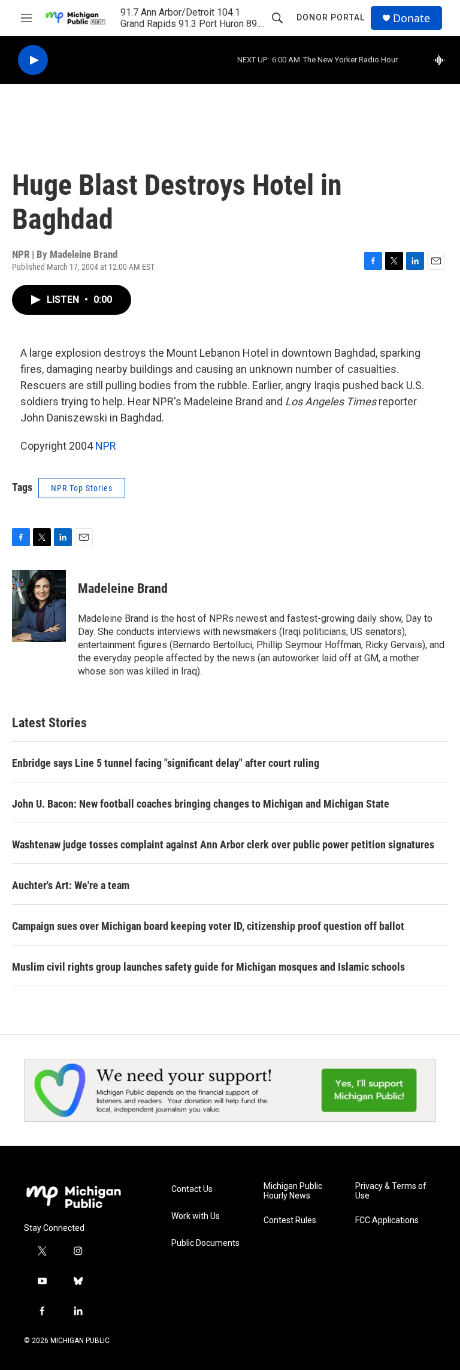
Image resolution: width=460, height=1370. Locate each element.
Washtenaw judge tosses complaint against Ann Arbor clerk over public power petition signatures (223, 844)
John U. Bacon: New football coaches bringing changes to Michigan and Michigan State (200, 803)
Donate (411, 18)
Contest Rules (290, 1220)
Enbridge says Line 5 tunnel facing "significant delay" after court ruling (165, 763)
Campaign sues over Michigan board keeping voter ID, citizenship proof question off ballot (208, 926)
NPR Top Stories (82, 488)
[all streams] (442, 60)
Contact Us (192, 1189)
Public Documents (205, 1243)
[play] (33, 60)
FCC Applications (387, 1220)
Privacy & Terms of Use (390, 1191)
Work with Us (195, 1216)
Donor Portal (330, 17)
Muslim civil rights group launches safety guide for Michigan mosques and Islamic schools (208, 966)
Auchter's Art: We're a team (70, 885)
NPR (105, 445)
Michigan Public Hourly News (293, 1191)
